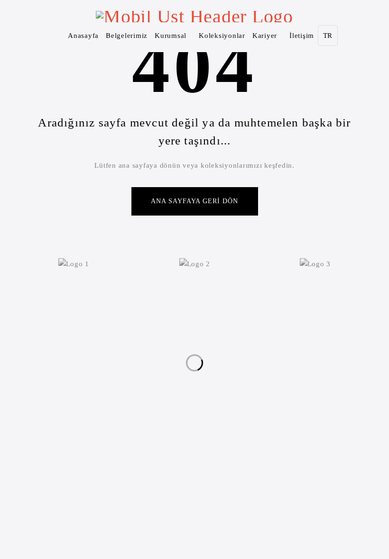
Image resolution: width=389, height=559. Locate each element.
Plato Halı (171, 436)
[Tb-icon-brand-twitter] (185, 384)
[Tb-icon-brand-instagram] (204, 384)
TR (328, 35)
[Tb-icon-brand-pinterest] (223, 384)
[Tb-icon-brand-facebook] (165, 384)
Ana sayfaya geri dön (195, 201)
